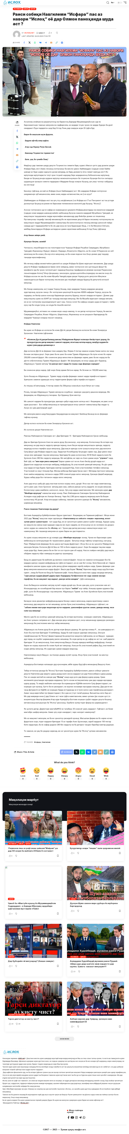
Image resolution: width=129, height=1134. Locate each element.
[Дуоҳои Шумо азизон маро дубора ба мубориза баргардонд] (95, 883)
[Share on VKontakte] (40, 42)
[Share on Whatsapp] (34, 42)
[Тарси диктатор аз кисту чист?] (33, 999)
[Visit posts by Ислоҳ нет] (16, 34)
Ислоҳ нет (29, 33)
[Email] (51, 42)
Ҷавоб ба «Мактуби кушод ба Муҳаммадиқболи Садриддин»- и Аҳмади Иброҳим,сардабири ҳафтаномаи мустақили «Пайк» (32, 906)
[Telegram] (80, 1117)
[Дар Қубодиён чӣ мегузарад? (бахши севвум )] (33, 941)
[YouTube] (72, 1117)
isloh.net (21, 1058)
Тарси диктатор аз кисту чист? (23, 1019)
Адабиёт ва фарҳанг (17, 1014)
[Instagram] (76, 1117)
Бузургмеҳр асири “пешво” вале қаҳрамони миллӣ (95, 848)
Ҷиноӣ (32, 9)
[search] (108, 3)
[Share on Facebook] (24, 42)
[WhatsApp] (84, 1117)
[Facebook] (68, 1117)
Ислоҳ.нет (24, 1103)
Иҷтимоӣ (17, 9)
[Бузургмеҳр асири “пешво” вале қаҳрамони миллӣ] (95, 828)
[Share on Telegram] (45, 42)
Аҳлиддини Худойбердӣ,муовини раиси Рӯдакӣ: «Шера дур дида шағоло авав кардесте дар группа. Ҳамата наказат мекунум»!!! (94, 964)
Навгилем (46, 742)
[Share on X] (29, 42)
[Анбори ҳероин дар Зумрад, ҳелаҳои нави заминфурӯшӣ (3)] (95, 999)
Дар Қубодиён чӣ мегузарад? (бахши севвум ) (31, 961)
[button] (56, 42)
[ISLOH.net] (12, 2)
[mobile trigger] (124, 3)
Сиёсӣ (25, 9)
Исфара (37, 742)
